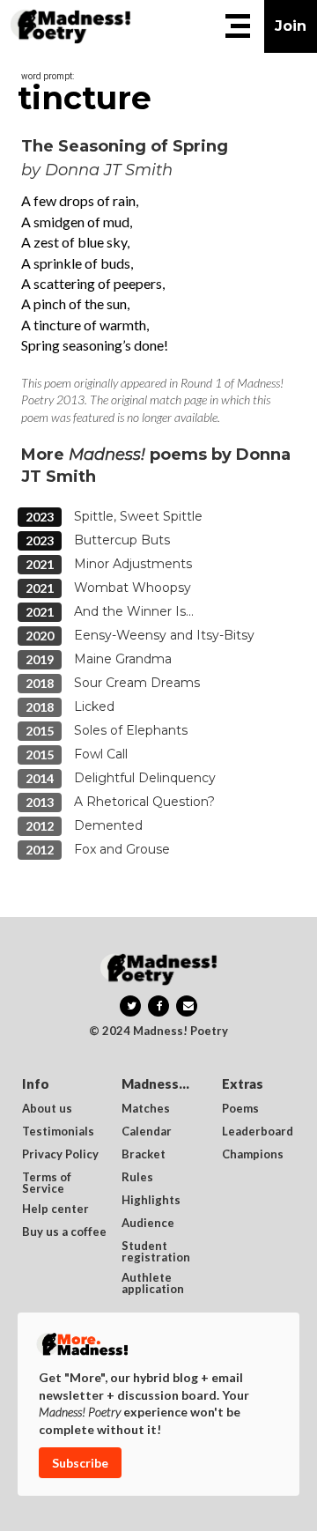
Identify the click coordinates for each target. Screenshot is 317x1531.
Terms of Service (48, 1183)
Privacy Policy (60, 1155)
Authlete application (153, 1283)
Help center (55, 1209)
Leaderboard (257, 1132)
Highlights (151, 1200)
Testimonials (58, 1132)
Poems (240, 1109)
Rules (137, 1178)
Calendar (147, 1132)
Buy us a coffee (64, 1232)
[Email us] (186, 1006)
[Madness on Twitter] (130, 1006)
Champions (253, 1155)
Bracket (144, 1155)
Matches (146, 1109)
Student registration (156, 1251)
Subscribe (80, 1462)
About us (47, 1109)
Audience (148, 1223)
